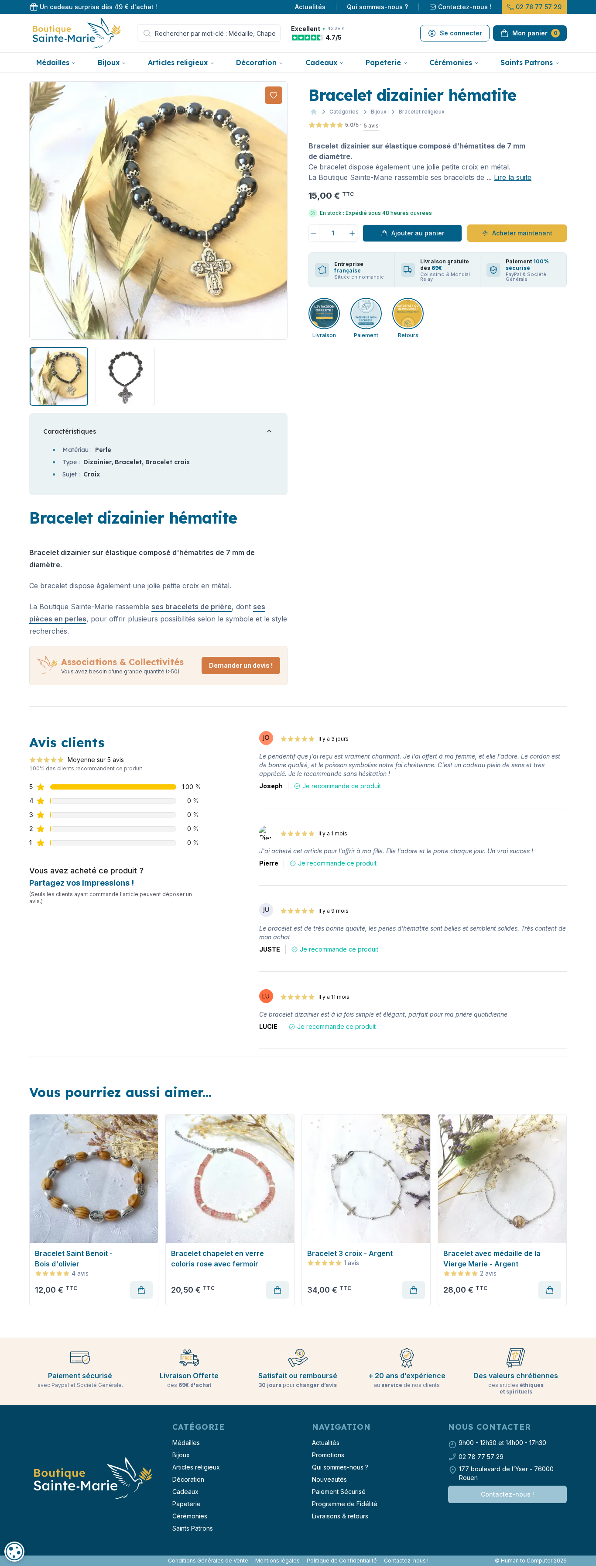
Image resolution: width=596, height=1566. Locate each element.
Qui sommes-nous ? (377, 6)
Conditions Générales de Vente (208, 1560)
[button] (37, 210)
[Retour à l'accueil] (92, 1478)
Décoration (256, 62)
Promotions (328, 1455)
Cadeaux (321, 62)
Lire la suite (512, 177)
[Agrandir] (158, 210)
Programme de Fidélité (344, 1503)
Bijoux (109, 62)
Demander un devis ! (241, 665)
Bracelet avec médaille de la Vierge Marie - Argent (492, 1258)
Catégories (344, 111)
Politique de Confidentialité (342, 1560)
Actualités (310, 6)
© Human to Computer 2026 (531, 1560)
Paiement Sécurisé (339, 1491)
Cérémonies (450, 62)
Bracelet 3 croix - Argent (350, 1253)
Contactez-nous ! (464, 6)
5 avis (371, 125)
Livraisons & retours (340, 1516)
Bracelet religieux (422, 111)
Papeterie (383, 62)
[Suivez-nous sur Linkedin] (38, 1560)
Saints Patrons (526, 62)
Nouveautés (329, 1479)
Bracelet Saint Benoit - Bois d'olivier (74, 1258)
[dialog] (14, 1552)
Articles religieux (178, 62)
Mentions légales (277, 1560)
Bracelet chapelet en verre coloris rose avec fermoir (217, 1258)
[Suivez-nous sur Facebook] (31, 1560)
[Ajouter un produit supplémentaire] (352, 233)
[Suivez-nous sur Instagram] (34, 1560)
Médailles (52, 62)
